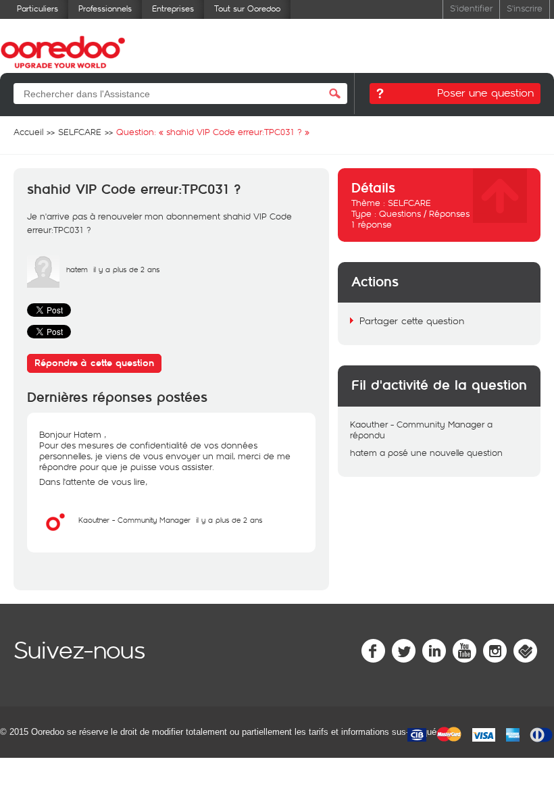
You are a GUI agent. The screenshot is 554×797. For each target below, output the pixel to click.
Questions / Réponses (424, 213)
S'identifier (471, 7)
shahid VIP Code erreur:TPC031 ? (134, 190)
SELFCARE (409, 203)
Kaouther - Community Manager (134, 520)
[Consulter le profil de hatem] (43, 284)
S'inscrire (525, 7)
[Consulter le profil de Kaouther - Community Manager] (55, 535)
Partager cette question (411, 320)
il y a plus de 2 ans (229, 520)
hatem (77, 269)
